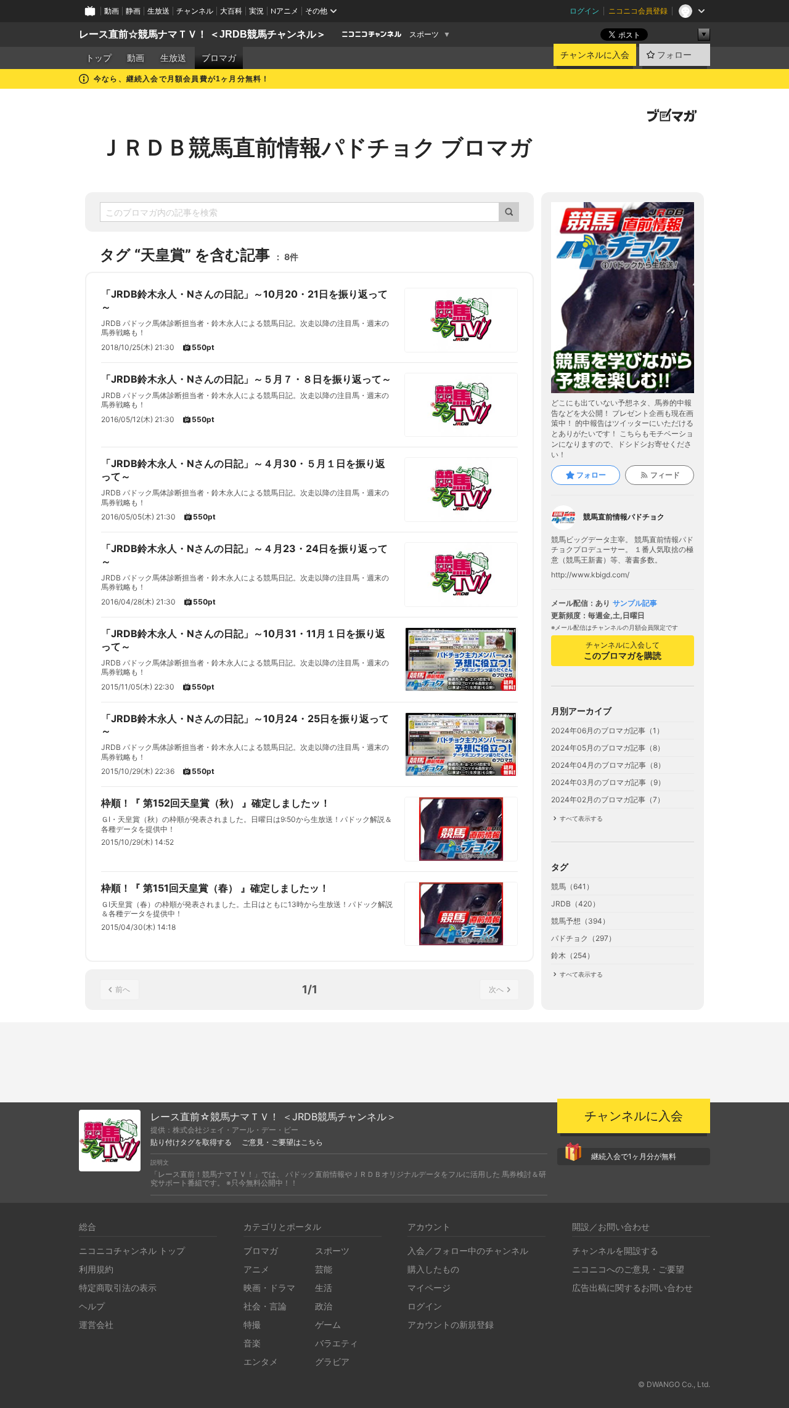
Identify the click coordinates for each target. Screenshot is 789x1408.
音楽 (252, 1343)
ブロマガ (219, 58)
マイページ (429, 1287)
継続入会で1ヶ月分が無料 (633, 1156)
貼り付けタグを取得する (191, 1142)
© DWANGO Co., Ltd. (674, 1384)
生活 (323, 1287)
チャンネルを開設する (615, 1250)
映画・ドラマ (269, 1287)
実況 (256, 10)
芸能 (323, 1269)
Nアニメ (284, 10)
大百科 (231, 10)
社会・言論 (265, 1306)
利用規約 (96, 1269)
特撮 (252, 1324)
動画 (111, 10)
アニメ (256, 1269)
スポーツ (424, 34)
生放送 (158, 10)
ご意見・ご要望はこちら (282, 1142)
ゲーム (328, 1324)
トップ (99, 58)
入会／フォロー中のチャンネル (467, 1250)
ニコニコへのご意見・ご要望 (628, 1269)
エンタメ (260, 1361)
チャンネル (194, 10)
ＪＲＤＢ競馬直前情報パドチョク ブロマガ (316, 147)
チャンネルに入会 (594, 55)
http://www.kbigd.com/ (590, 575)
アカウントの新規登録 (450, 1324)
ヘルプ (92, 1306)
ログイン (584, 10)
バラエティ (336, 1343)
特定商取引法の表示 (118, 1287)
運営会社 (96, 1324)
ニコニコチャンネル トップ (132, 1250)
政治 (323, 1306)
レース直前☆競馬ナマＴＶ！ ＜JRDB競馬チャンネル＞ (202, 34)
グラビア (332, 1361)
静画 (133, 10)
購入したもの (433, 1269)
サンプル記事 (635, 603)
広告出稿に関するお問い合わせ (632, 1287)
